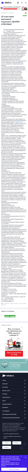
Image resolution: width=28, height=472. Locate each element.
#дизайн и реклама (14, 303)
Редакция (16, 442)
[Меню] (26, 2)
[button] (14, 380)
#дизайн (24, 303)
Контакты (6, 447)
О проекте (6, 442)
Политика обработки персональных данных (12, 437)
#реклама (3, 304)
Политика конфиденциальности (11, 433)
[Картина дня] (18, 3)
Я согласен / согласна (14, 469)
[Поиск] (22, 2)
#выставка (6, 303)
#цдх (20, 303)
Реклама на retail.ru (6, 325)
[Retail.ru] (7, 2)
